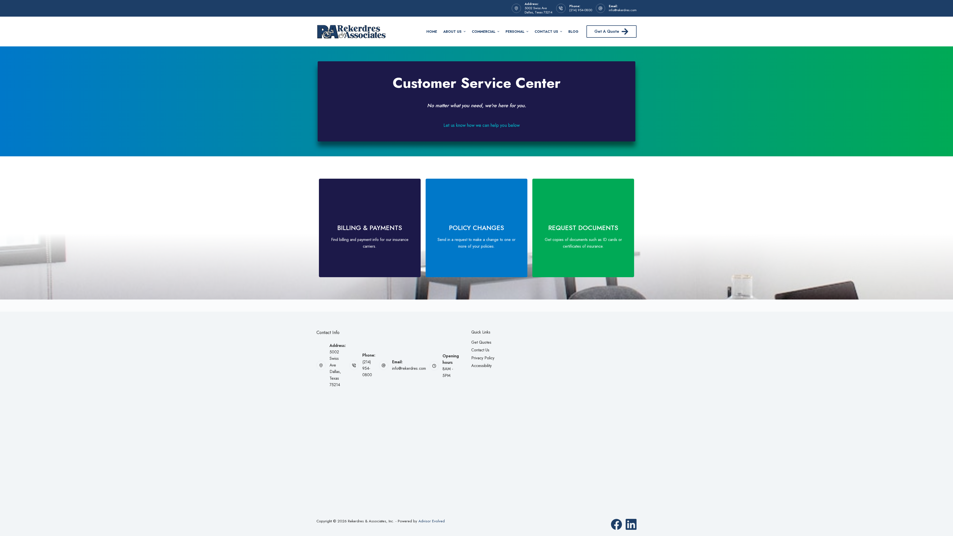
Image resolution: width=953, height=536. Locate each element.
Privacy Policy (482, 358)
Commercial (483, 31)
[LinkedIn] (631, 524)
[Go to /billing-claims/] (369, 228)
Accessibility (481, 365)
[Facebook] (616, 524)
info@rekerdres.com (623, 10)
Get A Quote (606, 31)
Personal (515, 31)
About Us (452, 31)
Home (431, 31)
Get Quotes (481, 342)
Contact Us (546, 31)
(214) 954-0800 (580, 10)
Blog (573, 31)
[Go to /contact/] (476, 228)
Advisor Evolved (431, 521)
